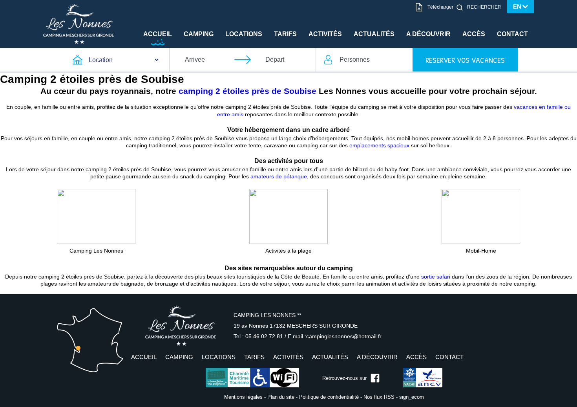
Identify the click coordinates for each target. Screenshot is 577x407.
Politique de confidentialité (329, 397)
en (517, 6)
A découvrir (428, 34)
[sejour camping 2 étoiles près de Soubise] (481, 216)
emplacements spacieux (379, 145)
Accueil (157, 34)
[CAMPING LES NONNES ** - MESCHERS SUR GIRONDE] (181, 326)
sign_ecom (411, 397)
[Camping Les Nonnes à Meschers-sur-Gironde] (78, 23)
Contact (512, 34)
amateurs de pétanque (278, 176)
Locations (243, 34)
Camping (199, 34)
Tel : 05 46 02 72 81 (259, 336)
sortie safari (435, 276)
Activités (325, 34)
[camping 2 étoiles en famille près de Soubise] (96, 216)
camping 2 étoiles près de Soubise (247, 90)
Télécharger (440, 7)
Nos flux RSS (378, 397)
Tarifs (285, 34)
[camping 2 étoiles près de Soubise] (288, 216)
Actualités (374, 34)
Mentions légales (243, 397)
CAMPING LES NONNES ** (267, 315)
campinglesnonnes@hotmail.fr (344, 336)
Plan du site (280, 397)
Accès (473, 34)
